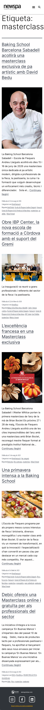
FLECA (13, 675)
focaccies (4, 580)
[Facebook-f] (22, 699)
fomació (39, 208)
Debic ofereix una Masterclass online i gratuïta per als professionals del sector (21, 605)
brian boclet (10, 577)
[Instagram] (12, 699)
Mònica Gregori (14, 318)
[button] (33, 7)
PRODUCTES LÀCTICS (30, 675)
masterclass (34, 211)
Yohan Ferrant (10, 214)
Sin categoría (25, 459)
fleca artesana (18, 462)
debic (9, 682)
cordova (4, 311)
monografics (20, 583)
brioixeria (10, 462)
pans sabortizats (29, 583)
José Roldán (35, 314)
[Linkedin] (32, 699)
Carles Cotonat (32, 308)
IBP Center (28, 314)
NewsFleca (15, 305)
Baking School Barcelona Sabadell (17, 308)
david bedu (10, 208)
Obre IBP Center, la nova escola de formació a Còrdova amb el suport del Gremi (21, 233)
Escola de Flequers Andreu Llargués (25, 208)
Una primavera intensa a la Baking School (20, 475)
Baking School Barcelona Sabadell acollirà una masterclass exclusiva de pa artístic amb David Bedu (21, 61)
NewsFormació (16, 204)
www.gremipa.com (27, 692)
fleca (38, 577)
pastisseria (38, 583)
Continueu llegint (11, 448)
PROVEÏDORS (6, 679)
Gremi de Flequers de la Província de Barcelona (16, 211)
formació (32, 311)
